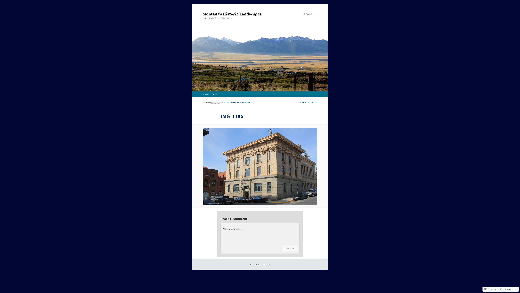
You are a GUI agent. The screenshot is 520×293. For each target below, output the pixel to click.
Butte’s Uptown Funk (241, 102)
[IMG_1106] (260, 166)
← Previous (305, 102)
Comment (290, 248)
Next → (314, 102)
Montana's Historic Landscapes (232, 14)
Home (205, 94)
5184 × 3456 (226, 102)
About (215, 94)
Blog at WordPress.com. (260, 265)
